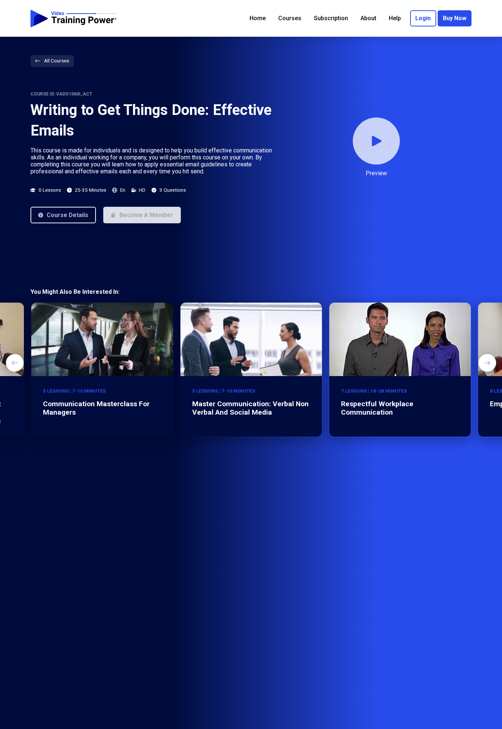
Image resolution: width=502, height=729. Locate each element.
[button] (63, 215)
